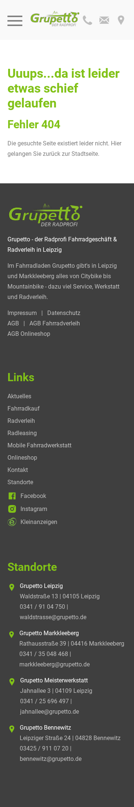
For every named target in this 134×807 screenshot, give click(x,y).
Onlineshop (22, 457)
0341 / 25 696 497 (44, 701)
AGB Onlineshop (28, 333)
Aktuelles (19, 396)
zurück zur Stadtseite (70, 153)
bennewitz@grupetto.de (51, 758)
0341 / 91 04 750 (42, 606)
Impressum (22, 312)
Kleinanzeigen (38, 521)
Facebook (33, 495)
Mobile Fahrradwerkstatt (39, 445)
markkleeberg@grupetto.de (54, 664)
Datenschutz (63, 312)
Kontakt (17, 469)
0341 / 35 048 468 (43, 654)
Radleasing (22, 433)
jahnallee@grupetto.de (49, 711)
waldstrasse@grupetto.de (53, 617)
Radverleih (21, 420)
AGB (13, 323)
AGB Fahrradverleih (54, 323)
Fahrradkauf (23, 408)
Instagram (33, 508)
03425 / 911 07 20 (44, 748)
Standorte (20, 482)
